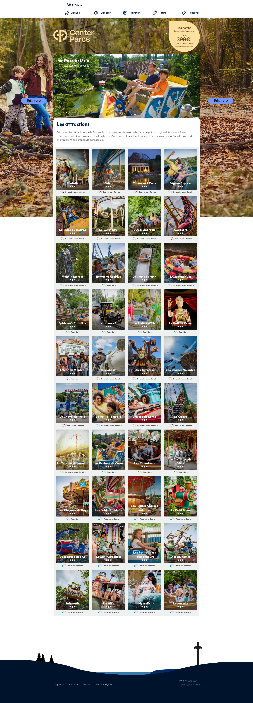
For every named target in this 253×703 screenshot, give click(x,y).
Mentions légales (104, 684)
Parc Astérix (76, 60)
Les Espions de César (77, 65)
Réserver (193, 12)
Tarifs (162, 12)
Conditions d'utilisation (80, 684)
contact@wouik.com (189, 684)
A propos (59, 684)
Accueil (75, 12)
